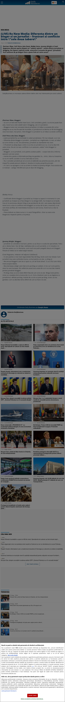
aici (33, 666)
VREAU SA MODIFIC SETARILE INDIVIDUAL (32, 699)
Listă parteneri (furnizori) (8, 691)
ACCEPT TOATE (33, 695)
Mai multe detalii (13, 655)
